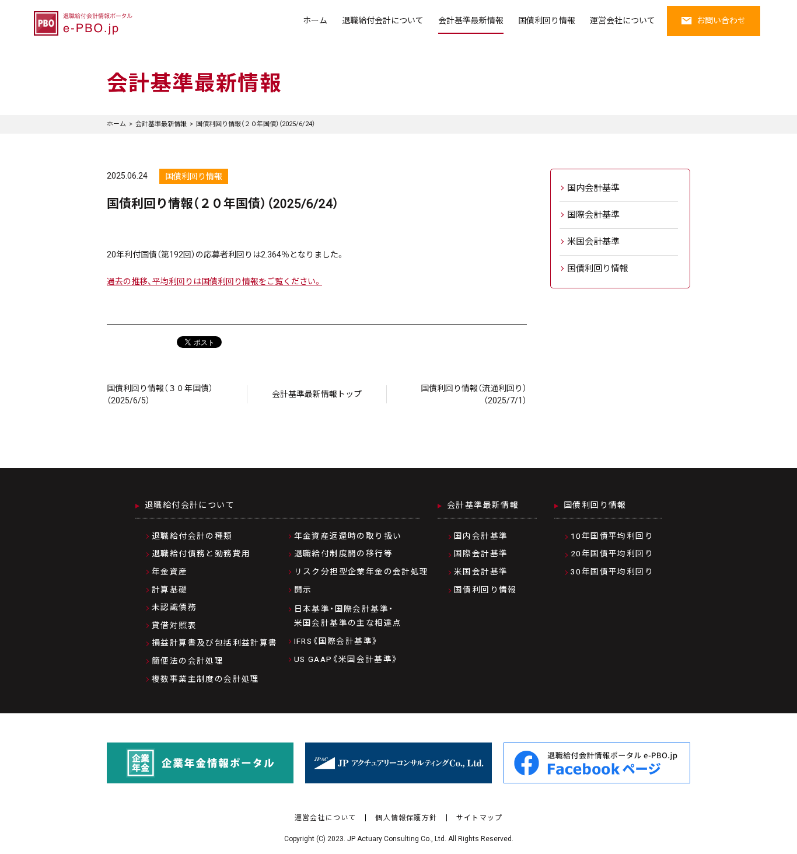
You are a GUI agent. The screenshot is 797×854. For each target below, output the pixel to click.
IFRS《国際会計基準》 (336, 641)
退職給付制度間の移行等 (343, 553)
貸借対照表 (174, 625)
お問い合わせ (721, 20)
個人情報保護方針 (406, 818)
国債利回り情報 (546, 20)
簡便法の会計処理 (187, 660)
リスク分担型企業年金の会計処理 (361, 571)
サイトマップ (479, 818)
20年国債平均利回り (612, 553)
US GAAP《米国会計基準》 (346, 659)
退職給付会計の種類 (192, 536)
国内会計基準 (593, 188)
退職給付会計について (383, 20)
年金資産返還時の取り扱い (348, 536)
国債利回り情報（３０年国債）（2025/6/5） (160, 394)
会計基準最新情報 (471, 20)
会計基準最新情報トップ (317, 394)
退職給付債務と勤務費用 (201, 553)
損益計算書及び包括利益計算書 (215, 642)
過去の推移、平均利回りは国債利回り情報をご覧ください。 (214, 281)
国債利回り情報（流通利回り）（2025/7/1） (474, 394)
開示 (303, 589)
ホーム (315, 20)
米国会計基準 (593, 241)
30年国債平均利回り (612, 571)
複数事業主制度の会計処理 (206, 679)
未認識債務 (174, 607)
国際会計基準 (593, 215)
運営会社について (622, 20)
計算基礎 (170, 589)
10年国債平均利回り (612, 536)
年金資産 (170, 571)
